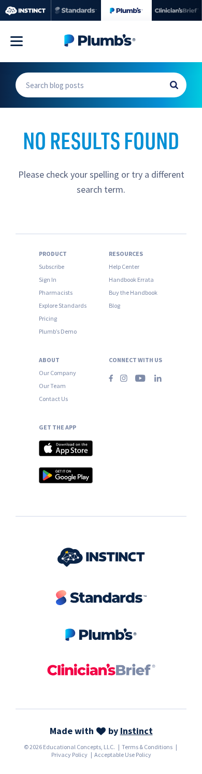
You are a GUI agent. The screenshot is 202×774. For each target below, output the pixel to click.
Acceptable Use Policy (122, 754)
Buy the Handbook (133, 292)
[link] (101, 558)
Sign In (47, 279)
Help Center (124, 266)
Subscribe (51, 266)
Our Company (57, 373)
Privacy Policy (69, 754)
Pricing (48, 318)
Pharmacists (56, 292)
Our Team (52, 386)
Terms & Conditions (147, 747)
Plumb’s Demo (58, 331)
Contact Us (53, 399)
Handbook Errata (131, 279)
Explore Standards (62, 305)
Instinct (136, 731)
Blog (114, 305)
